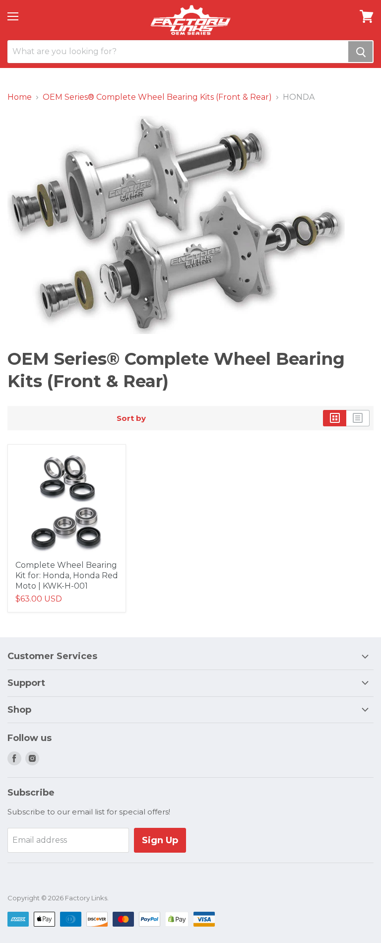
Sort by (131, 418)
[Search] (360, 51)
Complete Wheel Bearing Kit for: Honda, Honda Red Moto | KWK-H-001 (66, 575)
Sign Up (160, 840)
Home (19, 97)
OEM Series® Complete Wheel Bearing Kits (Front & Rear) (157, 97)
